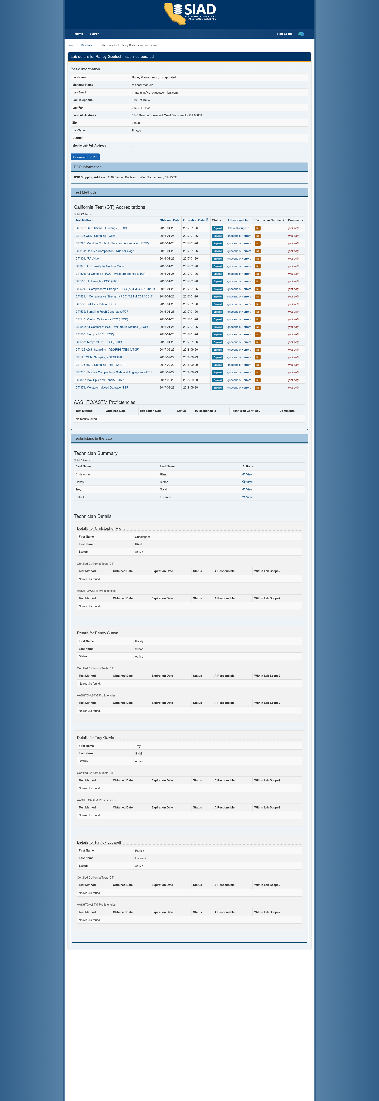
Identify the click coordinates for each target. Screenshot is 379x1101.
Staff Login (284, 33)
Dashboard (87, 45)
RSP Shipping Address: (90, 177)
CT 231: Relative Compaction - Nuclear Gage (105, 251)
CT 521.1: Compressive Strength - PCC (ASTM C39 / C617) (114, 296)
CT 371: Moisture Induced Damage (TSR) (102, 387)
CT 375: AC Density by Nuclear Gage (100, 266)
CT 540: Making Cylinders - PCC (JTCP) (102, 319)
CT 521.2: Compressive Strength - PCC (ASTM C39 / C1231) (115, 289)
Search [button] (95, 33)
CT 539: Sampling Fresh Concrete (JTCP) (102, 311)
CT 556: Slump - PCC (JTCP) (95, 334)
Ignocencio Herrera (239, 235)
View (248, 474)
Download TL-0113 (85, 157)
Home (79, 33)
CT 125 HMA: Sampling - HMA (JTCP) (101, 364)
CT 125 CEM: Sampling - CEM (95, 235)
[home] (301, 34)
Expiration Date (194, 220)
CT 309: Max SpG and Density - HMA (100, 380)
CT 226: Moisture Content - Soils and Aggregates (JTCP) (112, 243)
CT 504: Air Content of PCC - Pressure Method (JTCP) (111, 273)
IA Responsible (237, 220)
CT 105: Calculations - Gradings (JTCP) (101, 228)
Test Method (84, 220)
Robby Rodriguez (238, 228)
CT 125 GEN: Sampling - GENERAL (99, 357)
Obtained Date (169, 220)
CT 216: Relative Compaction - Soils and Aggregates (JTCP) (115, 372)
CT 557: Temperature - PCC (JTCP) (99, 342)
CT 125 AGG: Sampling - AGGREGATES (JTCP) (107, 349)
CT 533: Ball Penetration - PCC (96, 304)
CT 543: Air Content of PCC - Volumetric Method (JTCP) (112, 327)
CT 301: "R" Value (87, 258)
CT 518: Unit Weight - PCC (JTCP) (98, 281)
